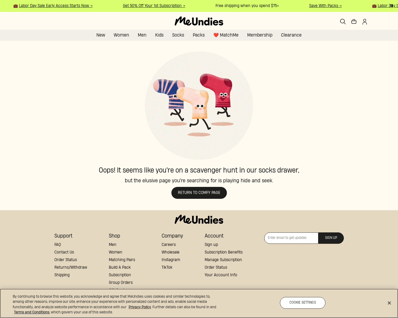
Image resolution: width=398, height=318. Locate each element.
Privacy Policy (140, 307)
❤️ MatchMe (226, 35)
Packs (199, 35)
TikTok (167, 267)
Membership (259, 35)
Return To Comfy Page (199, 193)
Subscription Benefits (224, 252)
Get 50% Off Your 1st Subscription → (153, 6)
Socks (178, 35)
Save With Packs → (324, 6)
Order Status (65, 260)
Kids (159, 35)
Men (142, 35)
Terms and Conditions (32, 312)
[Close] (389, 303)
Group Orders (121, 283)
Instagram (171, 260)
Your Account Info (221, 275)
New (100, 35)
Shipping (62, 275)
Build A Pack (120, 267)
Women (121, 35)
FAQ (57, 245)
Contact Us (64, 252)
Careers (169, 245)
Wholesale (171, 252)
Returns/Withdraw (70, 267)
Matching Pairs (122, 260)
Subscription (120, 275)
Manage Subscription (223, 260)
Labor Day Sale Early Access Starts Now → (54, 6)
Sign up (211, 245)
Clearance (291, 35)
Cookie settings (302, 302)
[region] (199, 303)
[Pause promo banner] (391, 5)
